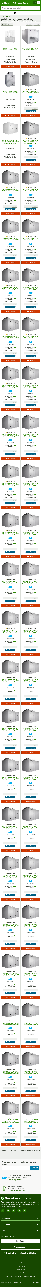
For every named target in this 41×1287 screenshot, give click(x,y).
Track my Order (20, 1247)
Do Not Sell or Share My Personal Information (20, 1276)
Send (35, 108)
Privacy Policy (20, 1266)
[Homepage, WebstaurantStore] (21, 3)
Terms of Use (20, 1269)
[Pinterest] (24, 1210)
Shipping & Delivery (28, 1253)
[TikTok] (19, 1210)
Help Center (20, 1241)
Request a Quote (10, 66)
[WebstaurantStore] (20, 1198)
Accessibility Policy (20, 1273)
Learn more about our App (17, 1190)
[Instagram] (2, 1210)
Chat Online (11, 1253)
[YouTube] (8, 1210)
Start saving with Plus (15, 1180)
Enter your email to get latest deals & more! (19, 1163)
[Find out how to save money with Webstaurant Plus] (31, 97)
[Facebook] (13, 1210)
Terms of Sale (20, 1263)
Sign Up (35, 1168)
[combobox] (20, 8)
